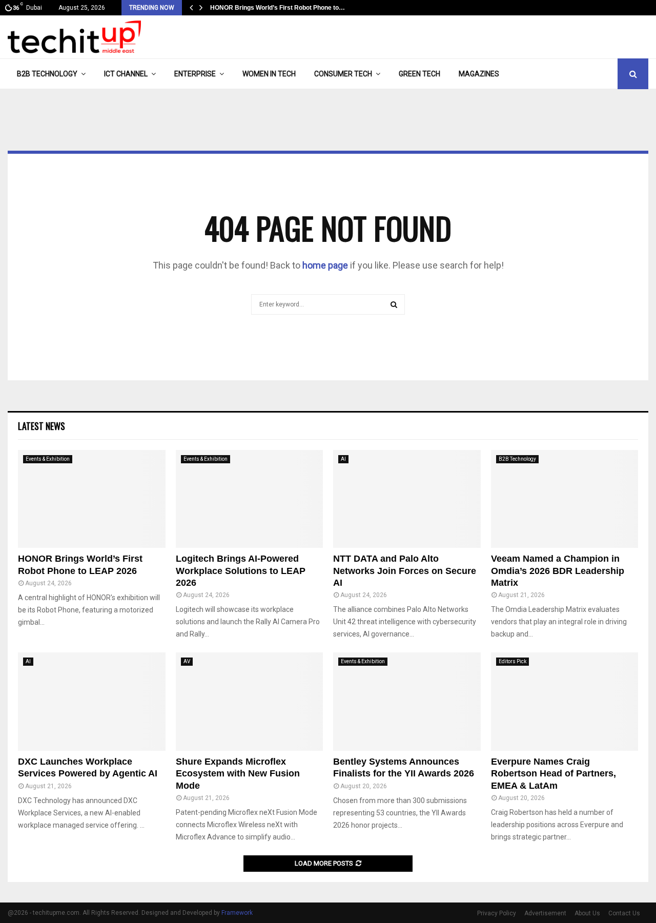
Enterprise (195, 74)
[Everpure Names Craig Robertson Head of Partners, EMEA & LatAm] (565, 701)
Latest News (41, 426)
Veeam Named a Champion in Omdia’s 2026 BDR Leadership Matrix (557, 570)
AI (343, 459)
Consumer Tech (343, 74)
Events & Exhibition (48, 459)
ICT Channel (126, 74)
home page (325, 265)
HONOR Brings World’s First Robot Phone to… (277, 7)
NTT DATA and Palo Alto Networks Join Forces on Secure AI (404, 570)
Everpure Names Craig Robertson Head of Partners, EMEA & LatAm (553, 773)
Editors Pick (512, 661)
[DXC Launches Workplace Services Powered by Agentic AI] (92, 701)
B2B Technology (47, 74)
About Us (587, 913)
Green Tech (419, 74)
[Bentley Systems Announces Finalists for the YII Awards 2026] (407, 701)
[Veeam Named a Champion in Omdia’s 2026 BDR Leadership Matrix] (565, 499)
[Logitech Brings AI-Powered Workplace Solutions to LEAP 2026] (249, 499)
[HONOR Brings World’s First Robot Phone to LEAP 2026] (92, 499)
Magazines (479, 74)
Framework (237, 912)
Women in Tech (269, 74)
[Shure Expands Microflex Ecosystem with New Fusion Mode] (249, 701)
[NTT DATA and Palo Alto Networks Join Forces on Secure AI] (407, 499)
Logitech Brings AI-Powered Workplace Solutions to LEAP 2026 (240, 570)
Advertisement (545, 913)
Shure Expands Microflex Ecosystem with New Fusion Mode (238, 773)
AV (186, 661)
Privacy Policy (496, 913)
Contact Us (624, 913)
